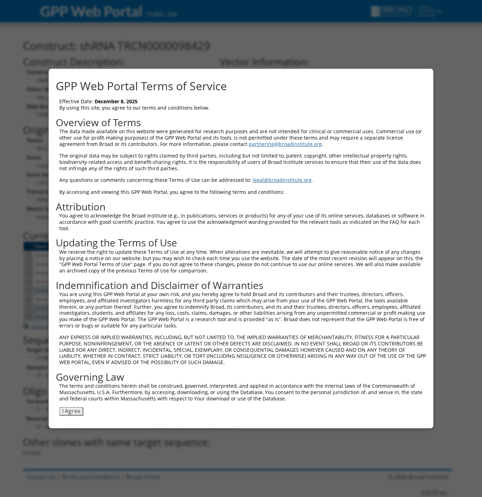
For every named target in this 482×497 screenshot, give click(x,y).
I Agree (71, 411)
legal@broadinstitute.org (282, 180)
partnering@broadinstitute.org (285, 144)
